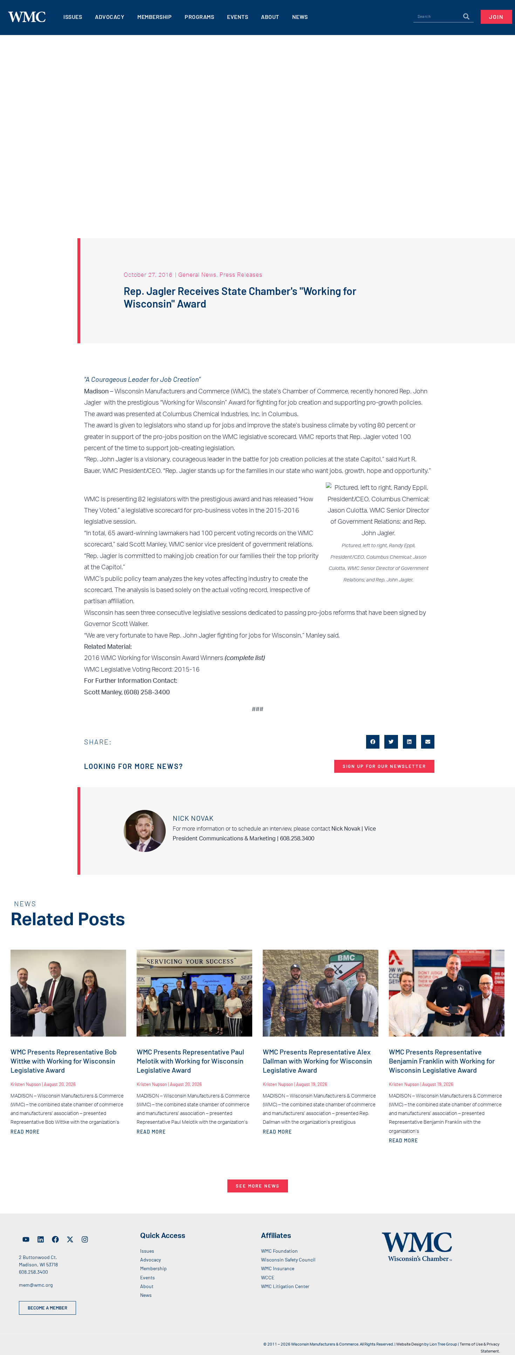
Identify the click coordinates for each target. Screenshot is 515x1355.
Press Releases (241, 274)
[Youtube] (26, 1239)
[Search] (466, 16)
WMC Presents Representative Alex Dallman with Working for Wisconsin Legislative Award (317, 1060)
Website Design (410, 1344)
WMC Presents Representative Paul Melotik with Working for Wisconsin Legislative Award (190, 1060)
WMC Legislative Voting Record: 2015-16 (142, 670)
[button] (372, 741)
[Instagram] (85, 1239)
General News (197, 274)
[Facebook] (55, 1239)
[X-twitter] (70, 1239)
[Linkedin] (41, 1239)
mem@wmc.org (36, 1285)
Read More (25, 1132)
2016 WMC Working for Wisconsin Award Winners (153, 658)
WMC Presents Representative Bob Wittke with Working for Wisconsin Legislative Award (64, 1060)
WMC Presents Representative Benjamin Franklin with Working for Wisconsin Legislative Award (442, 1060)
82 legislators (157, 499)
